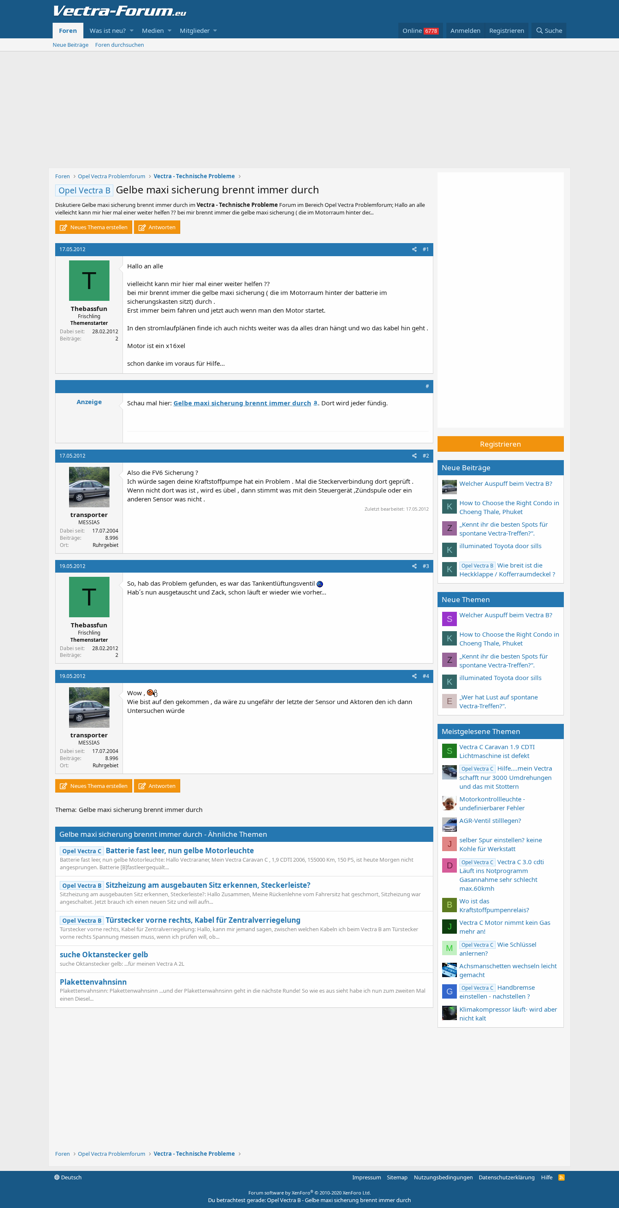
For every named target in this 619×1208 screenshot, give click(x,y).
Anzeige (89, 401)
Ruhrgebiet (105, 545)
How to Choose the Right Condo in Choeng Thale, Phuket (509, 507)
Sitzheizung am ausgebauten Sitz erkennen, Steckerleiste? (186, 885)
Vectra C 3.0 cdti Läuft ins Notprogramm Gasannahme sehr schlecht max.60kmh (501, 874)
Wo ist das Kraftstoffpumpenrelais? (494, 905)
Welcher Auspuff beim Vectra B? (505, 483)
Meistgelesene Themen (481, 731)
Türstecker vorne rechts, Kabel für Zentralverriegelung (181, 920)
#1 (426, 249)
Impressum (366, 1177)
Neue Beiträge (70, 44)
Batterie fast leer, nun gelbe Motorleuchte (158, 850)
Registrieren (500, 444)
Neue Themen (466, 599)
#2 (426, 455)
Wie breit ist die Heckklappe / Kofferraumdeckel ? (507, 569)
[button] (132, 30)
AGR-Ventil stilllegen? (490, 820)
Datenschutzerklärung (507, 1177)
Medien (153, 30)
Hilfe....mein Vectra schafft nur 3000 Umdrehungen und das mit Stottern (505, 777)
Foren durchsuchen (119, 44)
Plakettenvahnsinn (93, 982)
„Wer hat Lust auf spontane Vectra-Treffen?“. (498, 701)
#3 (426, 566)
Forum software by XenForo (309, 1192)
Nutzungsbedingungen (443, 1177)
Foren (68, 30)
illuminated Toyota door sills (500, 545)
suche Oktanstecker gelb (104, 954)
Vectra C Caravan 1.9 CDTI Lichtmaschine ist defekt (497, 751)
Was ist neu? (108, 30)
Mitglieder (195, 30)
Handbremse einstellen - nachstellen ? (497, 991)
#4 (426, 676)
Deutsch (71, 1177)
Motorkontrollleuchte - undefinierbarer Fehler (492, 803)
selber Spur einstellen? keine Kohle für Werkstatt (500, 844)
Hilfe (546, 1177)
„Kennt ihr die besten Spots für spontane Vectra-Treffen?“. (503, 528)
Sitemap (397, 1177)
